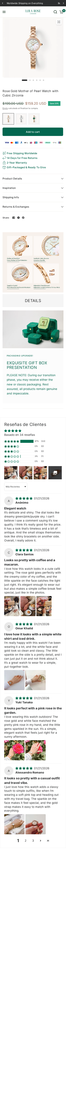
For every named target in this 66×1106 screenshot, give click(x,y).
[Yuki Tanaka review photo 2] (35, 750)
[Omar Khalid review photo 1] (14, 680)
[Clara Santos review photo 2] (28, 606)
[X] (18, 218)
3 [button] (33, 840)
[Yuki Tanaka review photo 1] (14, 750)
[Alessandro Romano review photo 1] (14, 824)
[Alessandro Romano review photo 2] (35, 824)
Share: (6, 218)
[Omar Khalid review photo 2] (35, 680)
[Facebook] (14, 218)
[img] (24, 498)
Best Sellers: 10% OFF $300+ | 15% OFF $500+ (33, 3)
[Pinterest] (23, 218)
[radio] (8, 119)
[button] (11, 441)
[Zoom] (58, 21)
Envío (5, 108)
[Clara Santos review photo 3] (44, 606)
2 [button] (25, 840)
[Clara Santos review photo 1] (11, 606)
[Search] (55, 11)
